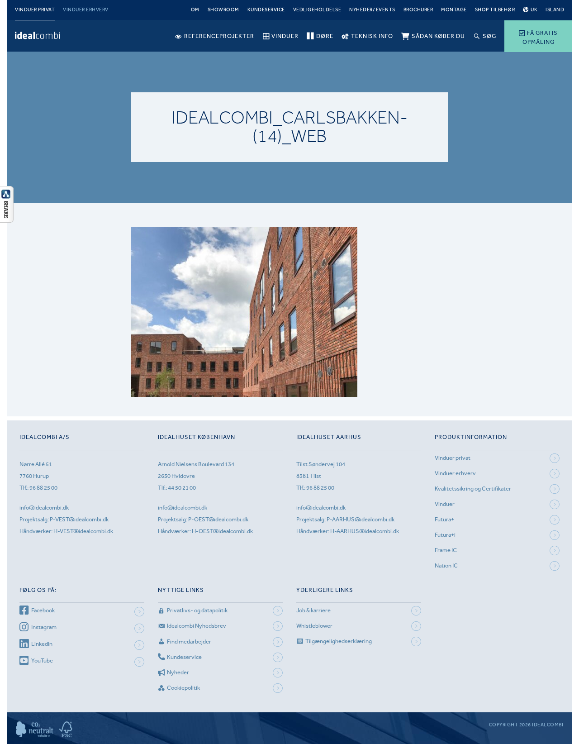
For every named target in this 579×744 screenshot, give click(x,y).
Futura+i (445, 534)
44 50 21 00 (182, 487)
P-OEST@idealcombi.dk (218, 519)
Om (195, 10)
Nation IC (446, 565)
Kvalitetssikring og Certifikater (473, 488)
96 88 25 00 (43, 487)
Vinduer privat (35, 10)
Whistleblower (314, 625)
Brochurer (418, 10)
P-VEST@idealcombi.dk (79, 519)
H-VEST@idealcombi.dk (83, 531)
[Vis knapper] (7, 219)
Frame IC (446, 550)
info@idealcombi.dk (44, 507)
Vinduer (445, 504)
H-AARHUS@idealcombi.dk (364, 531)
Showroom (223, 10)
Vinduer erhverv (86, 10)
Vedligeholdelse (317, 10)
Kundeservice (266, 10)
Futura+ (444, 519)
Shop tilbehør (495, 10)
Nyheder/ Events (372, 10)
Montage (454, 10)
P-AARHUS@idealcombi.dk (360, 519)
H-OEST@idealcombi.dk (222, 531)
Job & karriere (313, 610)
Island (555, 10)
